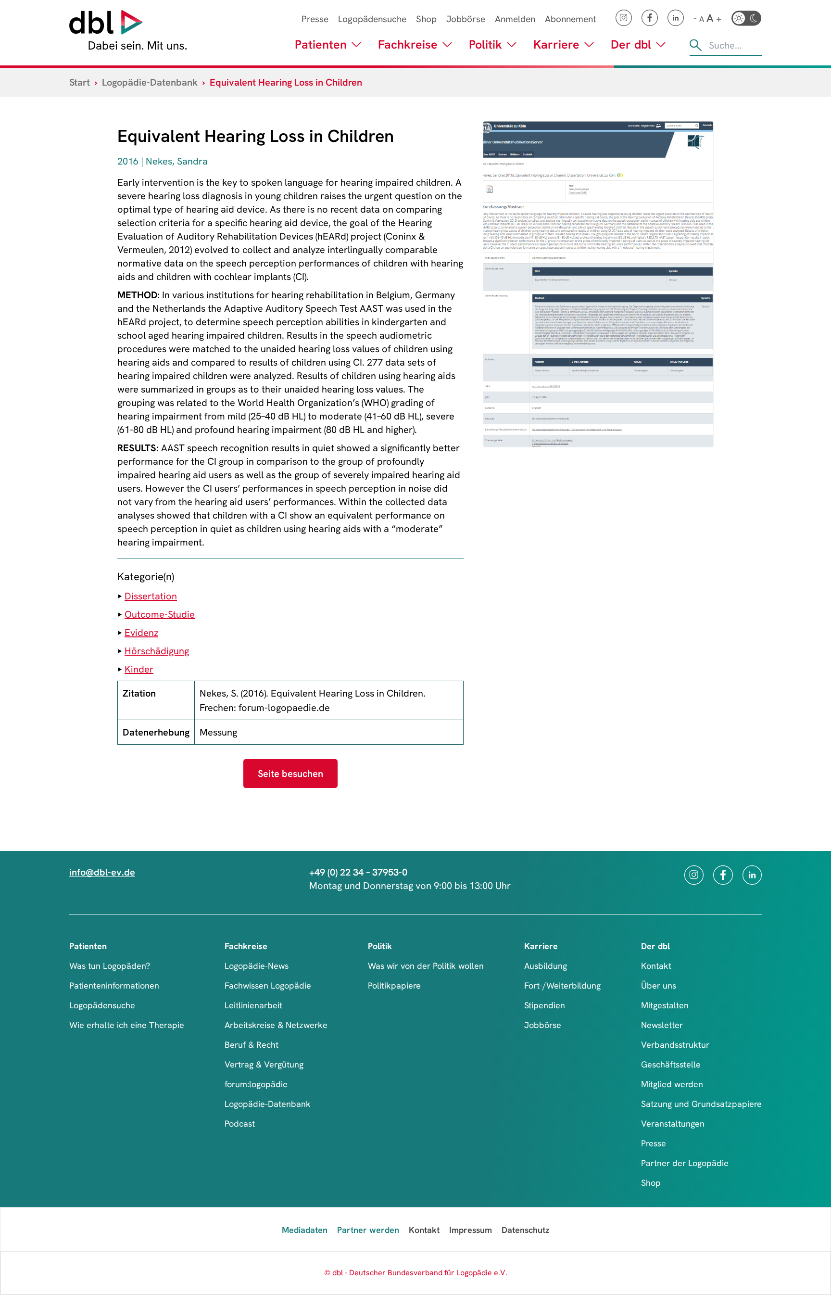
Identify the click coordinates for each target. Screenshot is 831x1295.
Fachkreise (408, 44)
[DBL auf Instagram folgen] (624, 18)
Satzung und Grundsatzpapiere (701, 1103)
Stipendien (544, 1005)
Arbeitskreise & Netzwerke (276, 1024)
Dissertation (151, 596)
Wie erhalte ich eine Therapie (126, 1024)
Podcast (240, 1123)
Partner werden (368, 1229)
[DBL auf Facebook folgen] (650, 18)
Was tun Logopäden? (109, 965)
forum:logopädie (256, 1084)
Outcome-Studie (160, 614)
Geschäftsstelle (671, 1064)
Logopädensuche (372, 19)
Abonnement (570, 19)
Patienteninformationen (114, 985)
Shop (426, 19)
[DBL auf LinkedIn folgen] (675, 18)
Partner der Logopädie (685, 1162)
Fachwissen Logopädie (268, 985)
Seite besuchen (290, 773)
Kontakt (656, 965)
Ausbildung (545, 965)
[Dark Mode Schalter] (746, 18)
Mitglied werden (672, 1084)
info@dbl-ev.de (102, 872)
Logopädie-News (257, 965)
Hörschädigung (157, 651)
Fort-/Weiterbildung (562, 985)
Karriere (556, 44)
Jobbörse (465, 19)
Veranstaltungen (673, 1123)
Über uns (658, 985)
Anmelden (515, 19)
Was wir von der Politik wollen (426, 965)
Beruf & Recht (251, 1044)
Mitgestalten (665, 1005)
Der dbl (631, 44)
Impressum (470, 1229)
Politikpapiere (394, 985)
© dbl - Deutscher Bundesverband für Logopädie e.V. (415, 1273)
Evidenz (141, 632)
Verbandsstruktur (675, 1044)
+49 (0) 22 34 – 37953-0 (358, 872)
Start (79, 82)
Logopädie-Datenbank (150, 82)
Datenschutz (525, 1229)
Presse (315, 19)
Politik (485, 44)
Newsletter (662, 1024)
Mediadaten (304, 1229)
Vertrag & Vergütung (264, 1064)
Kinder (139, 669)
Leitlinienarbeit (253, 1005)
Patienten (321, 44)
